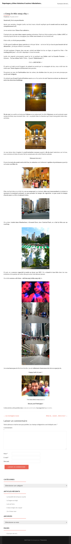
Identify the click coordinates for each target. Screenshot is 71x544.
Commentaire (7, 429)
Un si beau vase (11, 511)
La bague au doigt (12, 500)
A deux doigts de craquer (14, 508)
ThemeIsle (43, 540)
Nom (6, 453)
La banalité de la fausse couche (16, 497)
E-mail (6, 457)
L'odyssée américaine (29, 408)
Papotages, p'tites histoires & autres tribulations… (22, 3)
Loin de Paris (11, 504)
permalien (49, 408)
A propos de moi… (63, 3)
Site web (6, 461)
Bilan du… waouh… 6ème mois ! (56, 416)
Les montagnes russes (11, 416)
